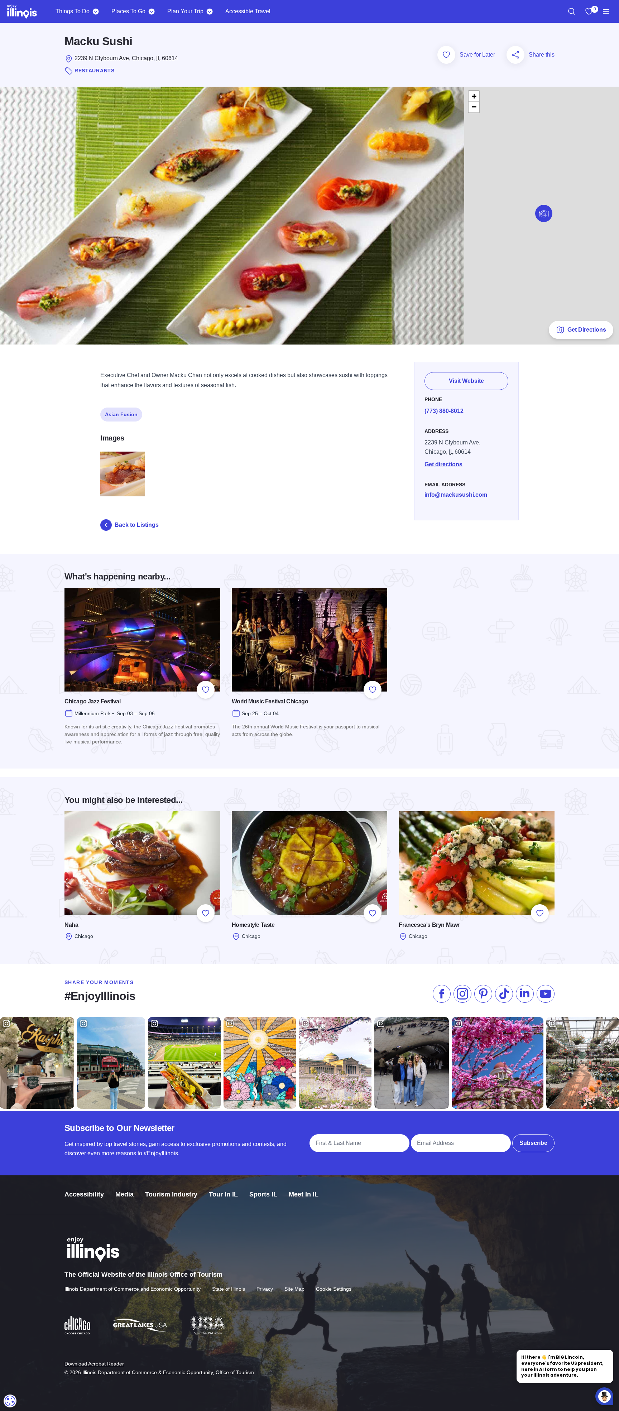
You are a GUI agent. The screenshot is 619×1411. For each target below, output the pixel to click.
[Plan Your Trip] (209, 11)
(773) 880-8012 (444, 411)
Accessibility (84, 1194)
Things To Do (73, 11)
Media (124, 1194)
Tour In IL (223, 1194)
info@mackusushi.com (455, 495)
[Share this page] (515, 55)
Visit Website (466, 381)
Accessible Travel (247, 11)
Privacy (264, 1289)
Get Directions (586, 330)
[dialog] (10, 1401)
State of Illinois (228, 1289)
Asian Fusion (121, 414)
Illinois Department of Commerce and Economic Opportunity (132, 1289)
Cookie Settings (333, 1289)
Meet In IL (303, 1194)
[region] (571, 11)
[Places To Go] (151, 11)
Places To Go (128, 11)
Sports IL (263, 1194)
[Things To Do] (95, 11)
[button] (543, 213)
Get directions (443, 464)
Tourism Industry (171, 1194)
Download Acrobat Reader (94, 1364)
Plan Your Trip (185, 11)
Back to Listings (137, 525)
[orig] (122, 474)
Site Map (294, 1289)
